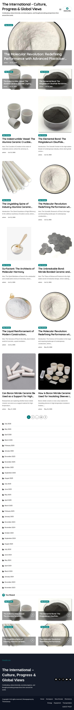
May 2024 (8, 560)
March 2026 (8, 440)
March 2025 (8, 505)
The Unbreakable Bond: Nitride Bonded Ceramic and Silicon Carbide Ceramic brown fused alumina (54, 273)
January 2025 (9, 516)
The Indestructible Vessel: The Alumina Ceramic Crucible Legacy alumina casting (17, 83)
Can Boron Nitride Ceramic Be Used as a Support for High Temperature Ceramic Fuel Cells (18, 398)
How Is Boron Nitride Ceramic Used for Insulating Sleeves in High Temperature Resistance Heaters (54, 398)
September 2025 (10, 473)
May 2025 (8, 494)
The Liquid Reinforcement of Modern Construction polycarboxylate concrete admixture (18, 336)
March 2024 (8, 571)
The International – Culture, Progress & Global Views (19, 675)
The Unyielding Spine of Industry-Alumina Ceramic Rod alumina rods (16, 207)
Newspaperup (27, 699)
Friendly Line (6, 660)
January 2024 (9, 576)
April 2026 (8, 434)
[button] (70, 45)
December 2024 (10, 522)
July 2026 (8, 423)
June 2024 (8, 555)
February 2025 (9, 511)
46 (41, 417)
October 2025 (9, 467)
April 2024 (8, 565)
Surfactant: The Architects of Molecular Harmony (18, 270)
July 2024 (8, 549)
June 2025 (8, 489)
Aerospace (49, 699)
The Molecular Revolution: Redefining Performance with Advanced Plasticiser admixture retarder (34, 58)
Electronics (68, 699)
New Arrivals (8, 25)
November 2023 (10, 587)
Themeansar (6, 701)
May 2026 (8, 429)
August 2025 (9, 478)
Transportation (67, 703)
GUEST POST (67, 707)
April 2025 (8, 500)
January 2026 (9, 451)
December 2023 (10, 582)
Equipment (57, 703)
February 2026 (9, 445)
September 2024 (10, 538)
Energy (49, 703)
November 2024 (10, 527)
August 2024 (9, 544)
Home (42, 699)
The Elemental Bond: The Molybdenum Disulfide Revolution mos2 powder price (53, 83)
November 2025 (10, 462)
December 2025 (10, 456)
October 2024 (9, 533)
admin (6, 62)
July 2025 (8, 484)
